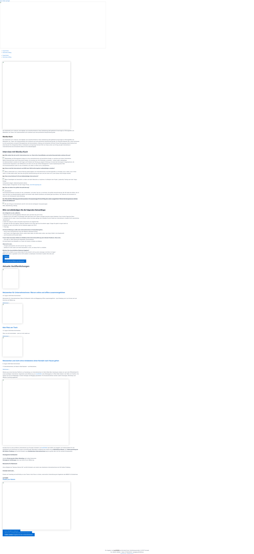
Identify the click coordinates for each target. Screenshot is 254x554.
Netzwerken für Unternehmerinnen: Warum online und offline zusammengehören (34, 292)
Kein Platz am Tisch (10, 327)
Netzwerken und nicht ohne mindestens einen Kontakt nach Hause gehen (31, 361)
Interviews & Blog (7, 52)
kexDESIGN (39, 374)
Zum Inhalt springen (5, 1)
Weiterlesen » (6, 303)
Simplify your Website (9, 479)
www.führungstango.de (35, 184)
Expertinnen (6, 50)
